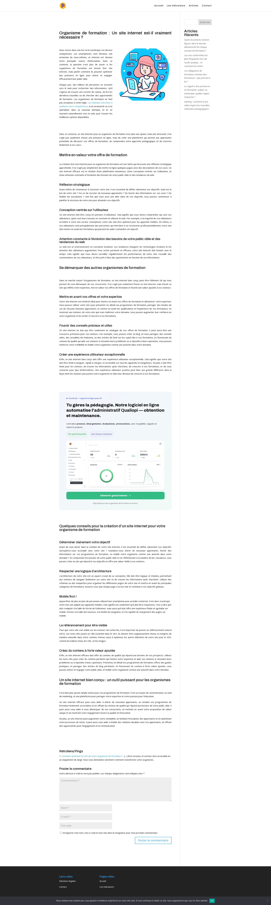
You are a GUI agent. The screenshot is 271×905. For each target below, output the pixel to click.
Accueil (158, 6)
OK (212, 900)
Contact (207, 6)
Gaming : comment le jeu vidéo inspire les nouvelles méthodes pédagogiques (197, 105)
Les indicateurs (176, 6)
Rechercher (205, 22)
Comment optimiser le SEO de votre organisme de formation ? (92, 756)
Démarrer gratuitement (113, 495)
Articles (193, 6)
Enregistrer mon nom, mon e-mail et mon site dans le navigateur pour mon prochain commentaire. (110, 832)
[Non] (267, 900)
